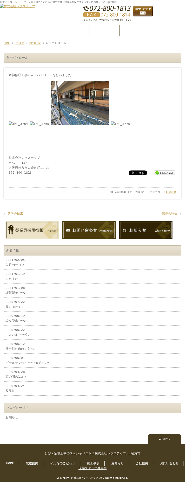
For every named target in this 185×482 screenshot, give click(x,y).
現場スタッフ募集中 (93, 468)
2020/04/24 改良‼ (15, 388)
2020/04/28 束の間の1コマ (16, 374)
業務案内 (45, 30)
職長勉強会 (170, 213)
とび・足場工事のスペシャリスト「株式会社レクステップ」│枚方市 (92, 453)
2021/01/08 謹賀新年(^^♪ (16, 290)
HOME (15, 30)
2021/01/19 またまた (15, 276)
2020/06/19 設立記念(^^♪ (16, 318)
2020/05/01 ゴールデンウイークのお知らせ (27, 360)
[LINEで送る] (164, 172)
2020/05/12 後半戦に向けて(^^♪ (20, 346)
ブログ (19, 43)
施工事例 (104, 30)
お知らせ (35, 43)
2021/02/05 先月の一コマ (15, 262)
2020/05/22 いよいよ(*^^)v (18, 332)
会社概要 (134, 30)
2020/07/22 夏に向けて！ (15, 304)
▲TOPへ (164, 439)
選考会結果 (15, 213)
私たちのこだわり (74, 30)
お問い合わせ (164, 30)
